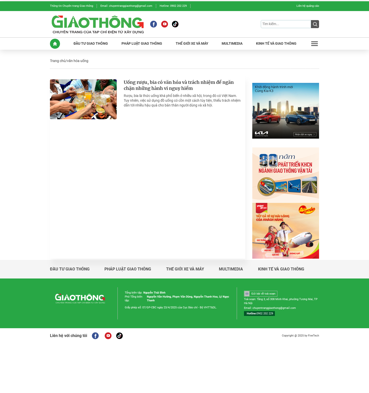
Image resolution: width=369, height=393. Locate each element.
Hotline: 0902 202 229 (173, 6)
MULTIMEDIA (232, 43)
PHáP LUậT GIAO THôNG (141, 43)
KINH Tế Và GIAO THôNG (276, 43)
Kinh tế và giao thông (281, 269)
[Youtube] (164, 24)
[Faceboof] (95, 335)
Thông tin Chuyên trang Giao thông (71, 6)
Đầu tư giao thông (70, 269)
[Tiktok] (175, 24)
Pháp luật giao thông (127, 269)
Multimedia (231, 269)
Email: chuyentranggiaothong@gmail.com (126, 6)
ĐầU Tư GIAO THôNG (91, 43)
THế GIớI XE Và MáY (192, 43)
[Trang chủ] (55, 44)
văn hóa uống (77, 61)
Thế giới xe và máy (185, 269)
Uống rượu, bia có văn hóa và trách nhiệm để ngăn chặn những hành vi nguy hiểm (179, 85)
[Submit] (315, 24)
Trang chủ (58, 61)
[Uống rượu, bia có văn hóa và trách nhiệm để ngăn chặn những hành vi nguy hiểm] (83, 99)
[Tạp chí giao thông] (97, 24)
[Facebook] (153, 24)
